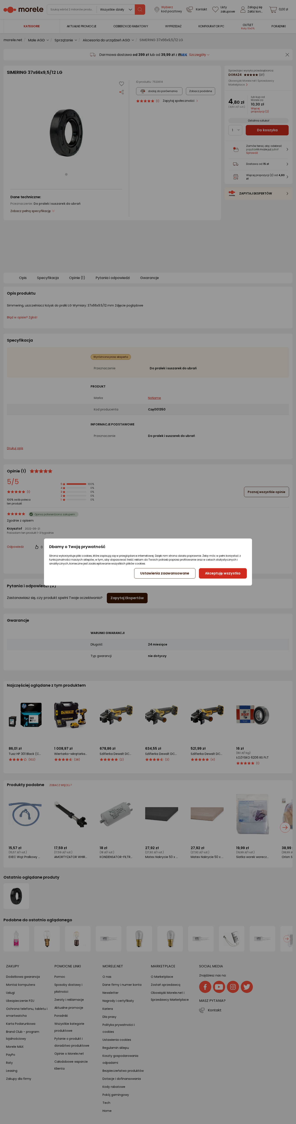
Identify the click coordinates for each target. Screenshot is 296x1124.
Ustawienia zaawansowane (164, 573)
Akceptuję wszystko (223, 573)
